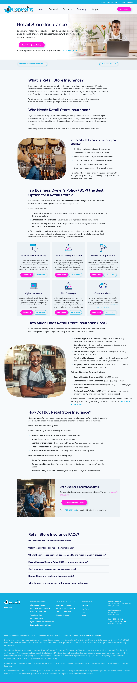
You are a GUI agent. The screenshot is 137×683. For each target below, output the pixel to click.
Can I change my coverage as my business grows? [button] (52, 569)
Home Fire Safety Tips (38, 612)
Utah (84, 616)
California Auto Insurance (65, 608)
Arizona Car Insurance (64, 605)
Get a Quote (124, 9)
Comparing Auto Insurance (40, 608)
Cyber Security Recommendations (42, 622)
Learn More (27, 275)
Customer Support (109, 64)
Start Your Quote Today (31, 45)
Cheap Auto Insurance (38, 605)
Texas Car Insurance (63, 612)
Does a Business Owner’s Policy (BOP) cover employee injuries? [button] (58, 562)
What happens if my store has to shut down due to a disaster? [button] (58, 583)
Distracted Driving (36, 618)
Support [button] (95, 9)
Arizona (85, 606)
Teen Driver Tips (36, 615)
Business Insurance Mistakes (40, 625)
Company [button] (81, 9)
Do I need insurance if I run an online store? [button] (49, 540)
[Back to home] (18, 9)
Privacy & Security (94, 635)
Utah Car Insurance (63, 615)
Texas (84, 612)
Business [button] (67, 9)
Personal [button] (53, 9)
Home (41, 9)
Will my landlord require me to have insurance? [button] (51, 548)
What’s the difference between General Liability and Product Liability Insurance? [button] (67, 555)
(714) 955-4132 (118, 619)
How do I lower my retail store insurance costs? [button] (51, 576)
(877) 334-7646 (120, 621)
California (85, 609)
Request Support (127, 2)
